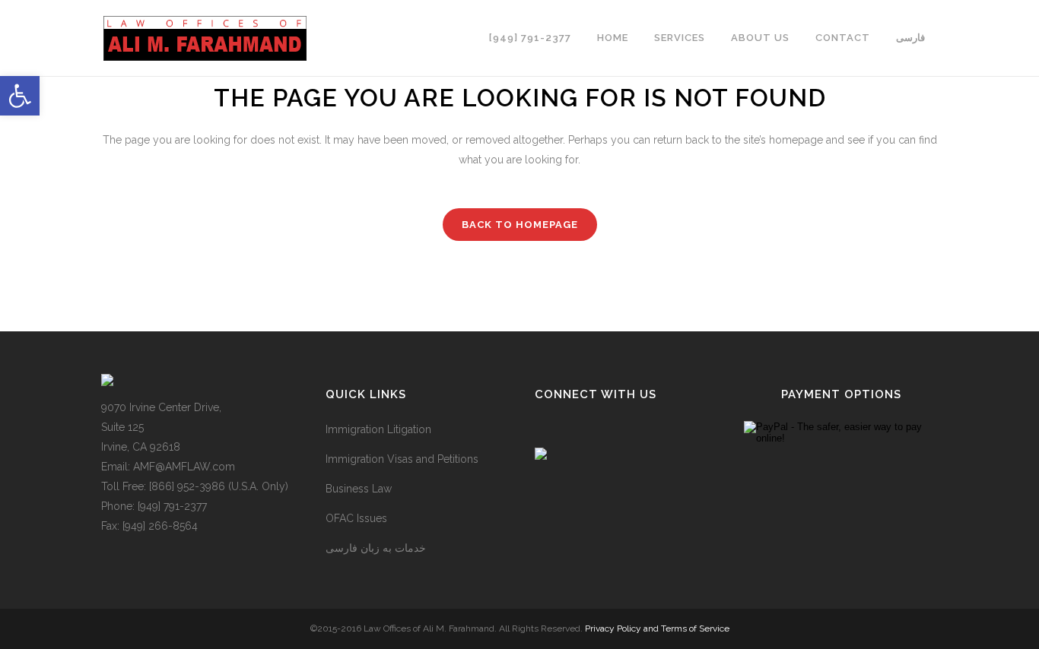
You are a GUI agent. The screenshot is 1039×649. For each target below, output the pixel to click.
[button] (20, 96)
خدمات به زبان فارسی (376, 548)
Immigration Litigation (378, 429)
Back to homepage (520, 224)
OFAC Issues (356, 518)
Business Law (359, 489)
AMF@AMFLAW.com (184, 467)
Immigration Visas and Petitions (402, 459)
